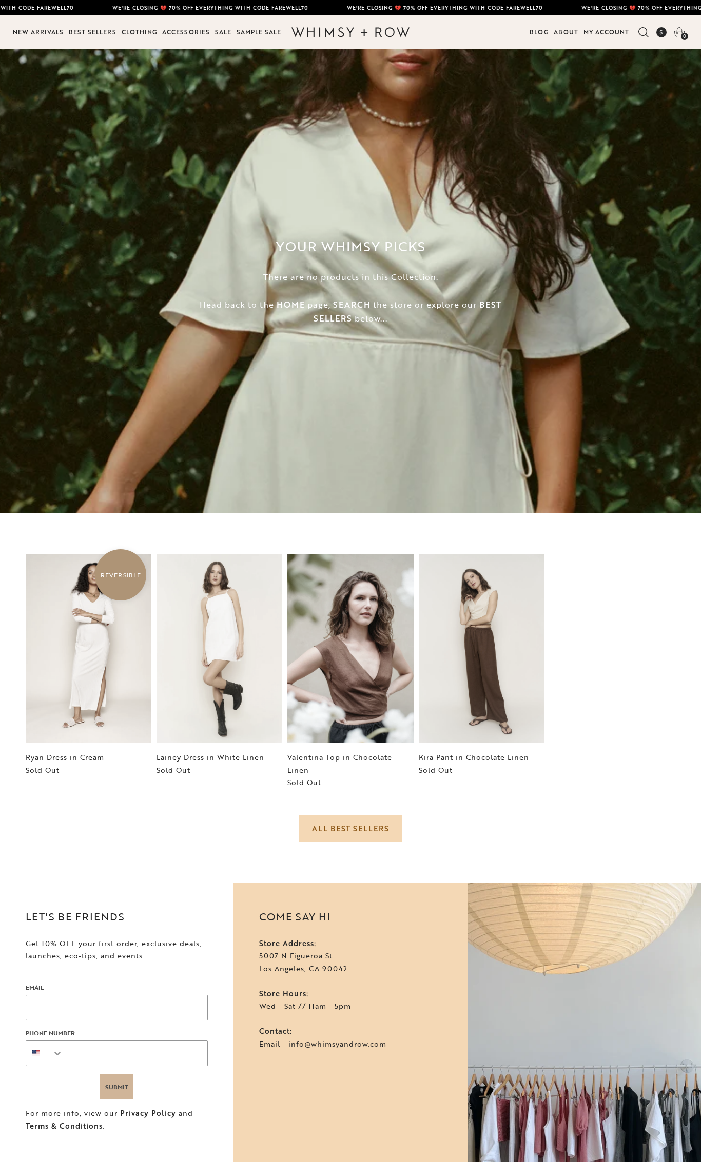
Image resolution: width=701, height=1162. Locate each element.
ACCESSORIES (186, 31)
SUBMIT (116, 1086)
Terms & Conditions (64, 1125)
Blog (539, 31)
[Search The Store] (643, 32)
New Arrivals (38, 31)
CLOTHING (139, 31)
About (566, 31)
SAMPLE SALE (259, 31)
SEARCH (352, 304)
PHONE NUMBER (50, 1032)
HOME (291, 304)
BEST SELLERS (92, 31)
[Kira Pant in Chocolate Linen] (481, 648)
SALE (223, 31)
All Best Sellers (350, 828)
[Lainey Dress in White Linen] (219, 648)
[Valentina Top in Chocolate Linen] (350, 648)
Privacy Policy (148, 1113)
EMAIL (35, 987)
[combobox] (44, 1053)
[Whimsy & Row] (350, 32)
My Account (606, 31)
